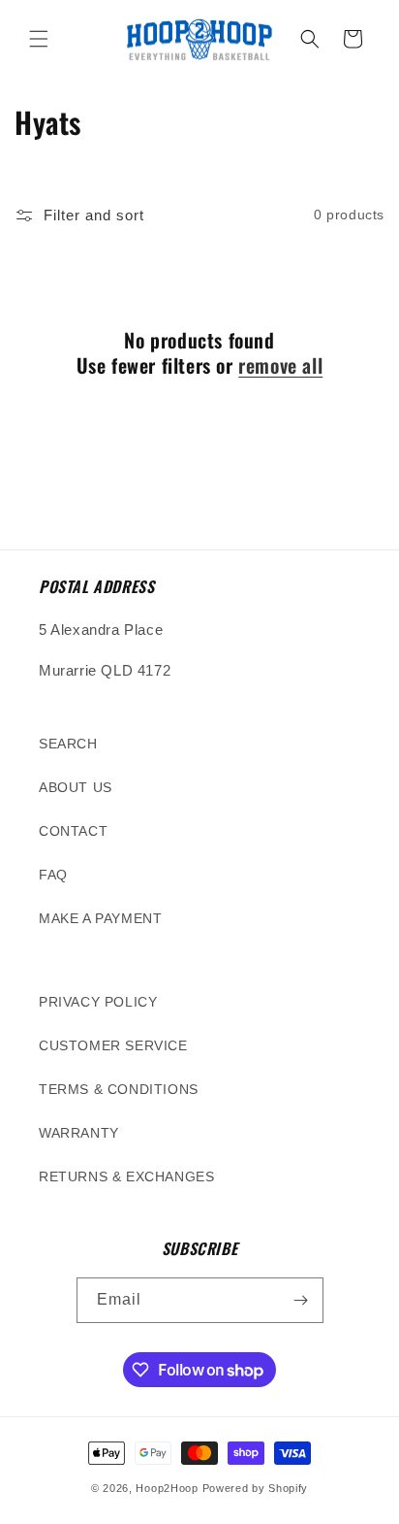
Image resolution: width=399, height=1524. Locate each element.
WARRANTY (79, 1133)
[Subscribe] (301, 1300)
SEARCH (68, 743)
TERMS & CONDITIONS (119, 1089)
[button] (38, 38)
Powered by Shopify (255, 1488)
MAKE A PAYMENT (100, 918)
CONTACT (73, 831)
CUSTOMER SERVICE (113, 1045)
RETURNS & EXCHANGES (126, 1176)
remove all (280, 365)
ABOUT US (75, 787)
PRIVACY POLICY (98, 1002)
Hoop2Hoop (167, 1488)
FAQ (53, 874)
